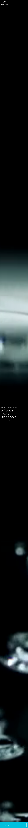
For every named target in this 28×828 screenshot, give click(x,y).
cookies (9, 824)
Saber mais (4, 420)
